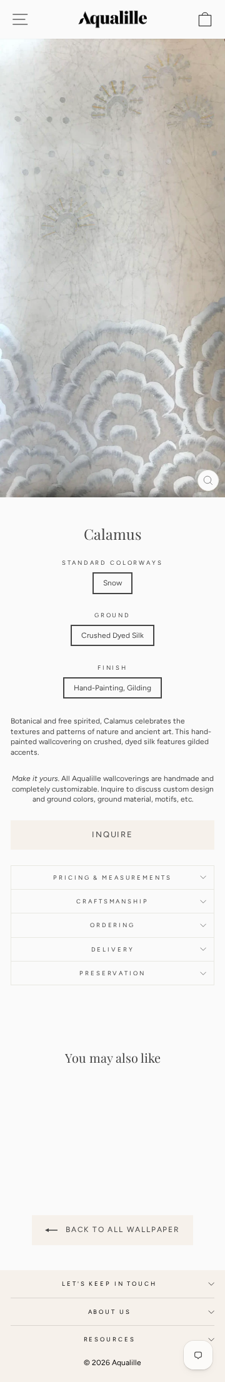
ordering (112, 925)
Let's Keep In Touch (109, 1283)
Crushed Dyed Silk (112, 635)
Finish (113, 667)
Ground (112, 615)
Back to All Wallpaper (121, 1229)
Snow (112, 583)
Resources (110, 1339)
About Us (109, 1311)
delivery (112, 949)
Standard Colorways (112, 562)
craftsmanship (112, 901)
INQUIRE (113, 834)
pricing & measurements (112, 877)
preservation (112, 973)
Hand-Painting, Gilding (112, 688)
